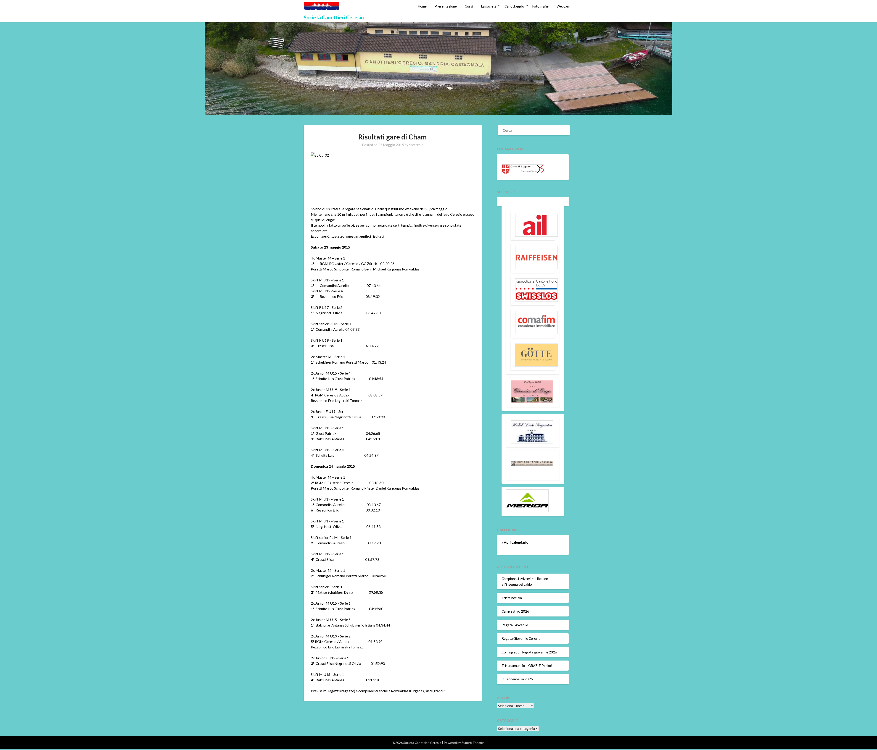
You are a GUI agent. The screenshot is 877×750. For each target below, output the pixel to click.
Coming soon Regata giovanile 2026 (529, 652)
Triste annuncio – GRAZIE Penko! (527, 665)
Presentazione (446, 6)
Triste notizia (512, 598)
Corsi (469, 6)
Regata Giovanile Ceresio (521, 638)
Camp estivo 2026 (515, 611)
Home (422, 6)
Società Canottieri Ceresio (334, 17)
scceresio (416, 145)
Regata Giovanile (515, 625)
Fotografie (540, 6)
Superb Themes (473, 743)
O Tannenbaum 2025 (517, 679)
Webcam (563, 6)
